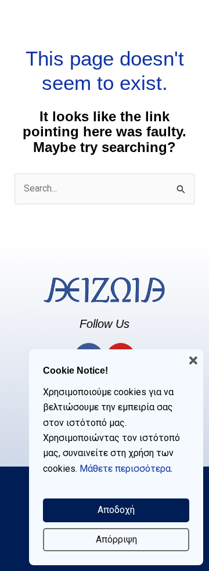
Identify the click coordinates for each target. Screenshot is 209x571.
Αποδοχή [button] (116, 509)
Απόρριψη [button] (116, 539)
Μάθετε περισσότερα (125, 468)
